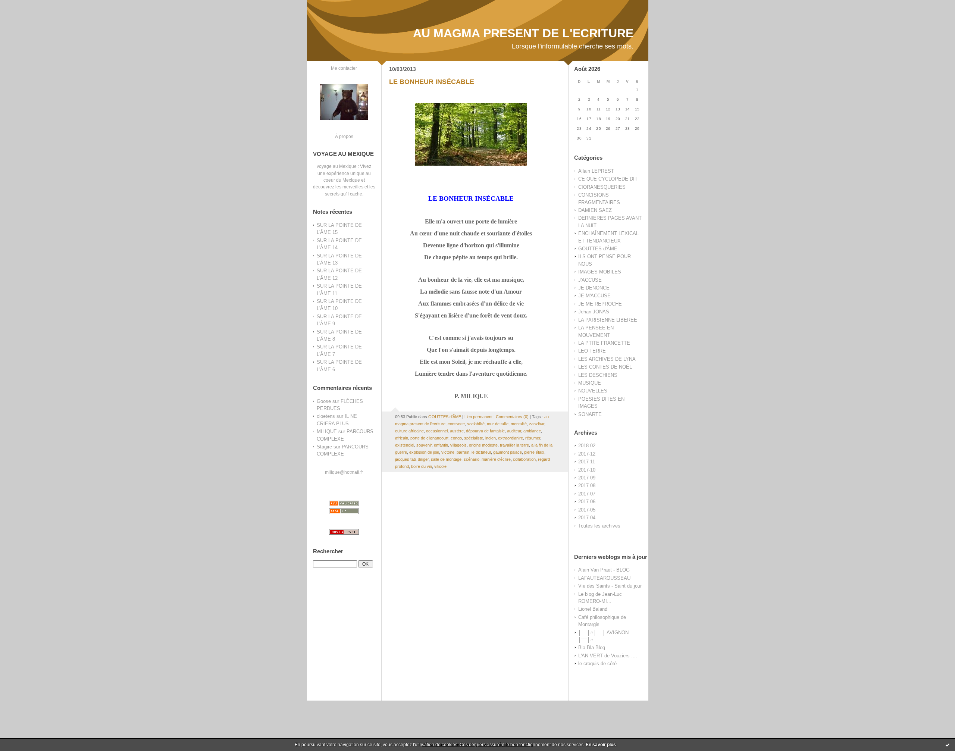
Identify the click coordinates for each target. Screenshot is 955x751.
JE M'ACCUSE (594, 295)
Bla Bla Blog (591, 647)
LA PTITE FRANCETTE (604, 343)
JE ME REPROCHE (600, 304)
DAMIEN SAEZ (595, 210)
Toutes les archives (599, 526)
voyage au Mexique (337, 166)
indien (490, 438)
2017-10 (586, 470)
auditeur (514, 431)
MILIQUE (327, 431)
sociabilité (476, 424)
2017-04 (586, 517)
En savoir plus (601, 744)
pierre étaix (534, 452)
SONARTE (590, 414)
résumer (532, 438)
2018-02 (586, 445)
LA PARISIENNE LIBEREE (607, 320)
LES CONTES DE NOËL (605, 367)
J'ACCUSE (590, 280)
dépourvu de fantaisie (485, 431)
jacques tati (405, 459)
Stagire (324, 447)
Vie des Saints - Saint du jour (610, 586)
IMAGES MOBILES (599, 272)
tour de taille (497, 424)
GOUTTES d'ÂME (597, 248)
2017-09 (586, 478)
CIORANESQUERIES (602, 187)
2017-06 (586, 501)
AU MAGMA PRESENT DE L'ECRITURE (523, 33)
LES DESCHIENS (597, 375)
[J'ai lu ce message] (948, 745)
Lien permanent (478, 416)
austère (457, 431)
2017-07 (586, 494)
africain (401, 438)
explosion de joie (424, 452)
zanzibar (536, 424)
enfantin (441, 445)
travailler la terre (514, 445)
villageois (458, 445)
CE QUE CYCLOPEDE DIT (608, 179)
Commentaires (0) (512, 416)
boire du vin (421, 466)
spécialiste (473, 438)
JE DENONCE (594, 288)
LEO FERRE (592, 351)
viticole (440, 466)
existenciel (404, 445)
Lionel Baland (592, 609)
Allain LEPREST (596, 171)
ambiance (532, 431)
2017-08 (586, 485)
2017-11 (586, 461)
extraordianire (510, 438)
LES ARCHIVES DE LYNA (607, 359)
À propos (344, 136)
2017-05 (586, 510)
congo (456, 438)
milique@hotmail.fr (344, 472)
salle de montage (446, 459)
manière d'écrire (496, 459)
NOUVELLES (592, 391)
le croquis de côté (597, 663)
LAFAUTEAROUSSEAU (604, 578)
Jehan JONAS (593, 312)
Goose (324, 401)
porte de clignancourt (429, 438)
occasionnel (437, 431)
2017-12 (586, 454)
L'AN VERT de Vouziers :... (607, 655)
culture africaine (409, 431)
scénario (471, 459)
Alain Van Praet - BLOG (604, 570)
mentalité (519, 424)
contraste (456, 424)
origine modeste (483, 445)
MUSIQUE (589, 383)
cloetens (326, 416)
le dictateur (481, 452)
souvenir (424, 445)
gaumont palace (507, 452)
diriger (423, 459)
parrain (463, 452)
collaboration (524, 459)
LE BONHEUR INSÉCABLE (431, 81)
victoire (447, 452)
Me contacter (344, 68)
